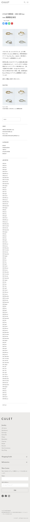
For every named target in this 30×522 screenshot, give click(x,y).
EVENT (4, 145)
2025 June (4, 189)
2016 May (4, 392)
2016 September (5, 384)
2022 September (5, 254)
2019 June (4, 322)
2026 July (4, 163)
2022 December (5, 248)
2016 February (5, 398)
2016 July (4, 388)
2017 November (5, 358)
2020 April (4, 310)
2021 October (5, 276)
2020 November (5, 298)
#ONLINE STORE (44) (7, 131)
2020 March (4, 312)
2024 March (4, 218)
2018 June (4, 344)
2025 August (4, 185)
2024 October (5, 203)
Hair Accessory (6, 448)
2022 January (5, 270)
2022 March (4, 266)
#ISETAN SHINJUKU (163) (8, 129)
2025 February (5, 197)
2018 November (5, 334)
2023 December (5, 224)
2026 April (4, 169)
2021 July (4, 282)
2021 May (4, 286)
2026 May (4, 167)
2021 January (5, 294)
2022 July (4, 258)
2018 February (5, 352)
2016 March (4, 396)
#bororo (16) (5, 133)
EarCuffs (4, 434)
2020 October (5, 300)
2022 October (5, 252)
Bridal (3, 443)
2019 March (4, 326)
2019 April (4, 324)
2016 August (4, 386)
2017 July (4, 366)
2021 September (5, 278)
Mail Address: (5, 482)
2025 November (5, 179)
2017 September (5, 362)
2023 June (4, 236)
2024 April (4, 216)
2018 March (4, 350)
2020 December (5, 296)
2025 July (4, 187)
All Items (4, 428)
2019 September (5, 318)
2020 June (4, 308)
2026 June (4, 165)
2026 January (5, 175)
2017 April (4, 372)
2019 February (5, 328)
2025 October (5, 181)
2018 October (5, 336)
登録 (15, 490)
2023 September (5, 230)
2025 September (5, 183)
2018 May (4, 346)
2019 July (4, 320)
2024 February (5, 220)
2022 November (5, 250)
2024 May (4, 214)
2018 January (5, 354)
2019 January (5, 330)
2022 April (4, 264)
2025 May (4, 191)
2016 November (5, 380)
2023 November (5, 226)
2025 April (4, 193)
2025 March (4, 195)
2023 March (4, 242)
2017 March (4, 374)
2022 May (4, 262)
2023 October (5, 228)
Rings (3, 437)
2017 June (4, 368)
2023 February (5, 244)
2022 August (4, 256)
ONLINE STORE (6, 151)
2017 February (5, 376)
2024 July (4, 209)
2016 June (4, 390)
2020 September (5, 302)
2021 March (4, 290)
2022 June (4, 260)
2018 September (5, 338)
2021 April (4, 288)
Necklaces (5, 430)
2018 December (5, 332)
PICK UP (4, 153)
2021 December (5, 272)
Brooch (4, 445)
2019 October (5, 316)
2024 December (5, 201)
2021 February (5, 292)
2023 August (4, 232)
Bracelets (4, 439)
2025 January (5, 199)
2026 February (5, 173)
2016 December (5, 378)
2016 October (5, 382)
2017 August (4, 364)
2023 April (4, 240)
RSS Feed (4, 405)
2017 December (5, 356)
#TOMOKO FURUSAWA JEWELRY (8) (10, 135)
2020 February (5, 314)
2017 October (5, 360)
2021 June (4, 284)
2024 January (5, 222)
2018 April (4, 348)
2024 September (5, 205)
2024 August (4, 207)
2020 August (4, 304)
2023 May (4, 238)
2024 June (4, 212)
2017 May (4, 370)
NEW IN (4, 149)
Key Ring (4, 450)
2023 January (5, 246)
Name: (3, 476)
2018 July (4, 342)
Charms (4, 441)
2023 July (4, 234)
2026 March (4, 171)
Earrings (4, 432)
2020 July (4, 306)
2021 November (5, 274)
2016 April (4, 394)
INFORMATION (6, 147)
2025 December (5, 177)
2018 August (4, 340)
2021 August (4, 280)
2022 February (5, 268)
